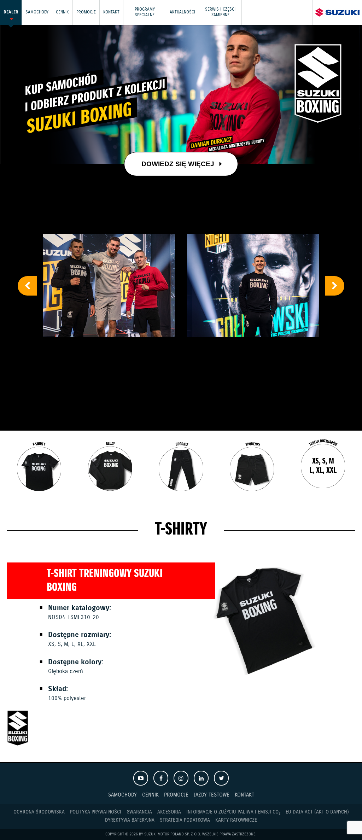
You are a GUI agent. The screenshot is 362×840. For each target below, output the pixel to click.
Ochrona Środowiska (39, 812)
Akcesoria (169, 812)
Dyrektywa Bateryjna (129, 820)
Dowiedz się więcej (178, 164)
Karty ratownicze (236, 820)
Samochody (36, 12)
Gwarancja (139, 812)
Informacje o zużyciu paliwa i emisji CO (233, 812)
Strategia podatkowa (185, 820)
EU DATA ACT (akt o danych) (317, 812)
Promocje (86, 12)
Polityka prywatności (95, 812)
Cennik (62, 12)
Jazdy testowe (211, 795)
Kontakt (111, 12)
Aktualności (182, 12)
